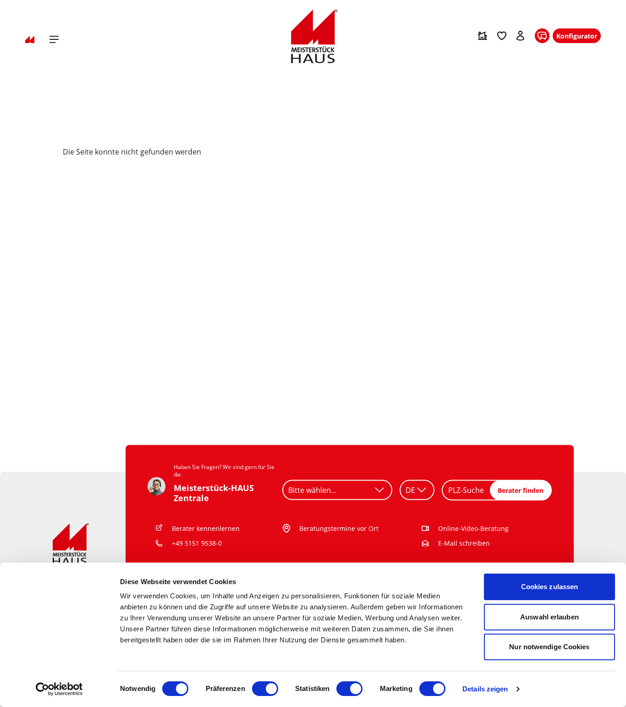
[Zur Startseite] (30, 39)
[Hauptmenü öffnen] (54, 39)
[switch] (265, 688)
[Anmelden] (521, 36)
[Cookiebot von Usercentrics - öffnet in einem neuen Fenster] (59, 689)
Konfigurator (576, 36)
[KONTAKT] (542, 36)
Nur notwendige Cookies (549, 647)
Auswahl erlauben (549, 617)
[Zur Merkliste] (501, 35)
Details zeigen (485, 689)
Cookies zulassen (549, 587)
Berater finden (521, 490)
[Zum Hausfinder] (482, 36)
